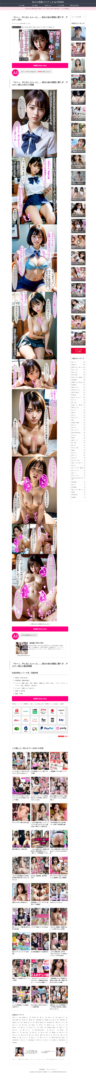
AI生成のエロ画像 (17, 27)
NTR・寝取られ (33, 27)
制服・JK (52, 27)
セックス (41, 27)
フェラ (46, 27)
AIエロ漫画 (25, 27)
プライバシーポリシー (51, 1069)
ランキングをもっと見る (78, 350)
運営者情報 (42, 1069)
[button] (84, 17)
